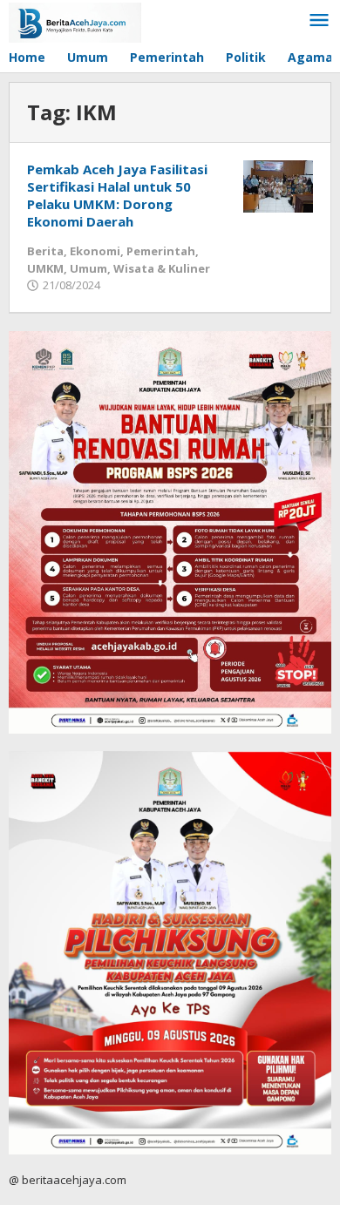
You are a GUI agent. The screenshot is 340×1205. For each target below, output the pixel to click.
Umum (88, 268)
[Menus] (319, 20)
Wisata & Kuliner (161, 268)
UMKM (45, 268)
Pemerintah (160, 251)
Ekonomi (95, 251)
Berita (45, 251)
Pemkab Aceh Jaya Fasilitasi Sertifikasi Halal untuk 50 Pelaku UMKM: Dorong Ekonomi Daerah (117, 195)
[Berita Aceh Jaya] (75, 21)
